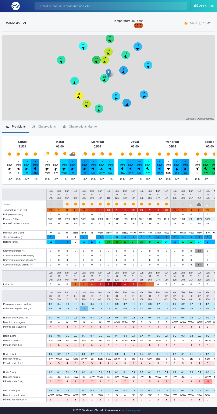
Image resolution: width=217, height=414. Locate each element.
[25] (128, 57)
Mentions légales (130, 410)
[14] (150, 67)
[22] (107, 80)
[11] (118, 98)
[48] (89, 106)
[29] (98, 62)
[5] (129, 105)
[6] (126, 72)
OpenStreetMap (205, 118)
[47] (107, 62)
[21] (77, 83)
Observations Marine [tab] (82, 126)
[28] (112, 41)
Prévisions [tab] (18, 126)
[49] (111, 54)
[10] (146, 97)
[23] (101, 111)
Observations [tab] (46, 126)
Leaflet (189, 118)
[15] (85, 48)
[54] (81, 98)
